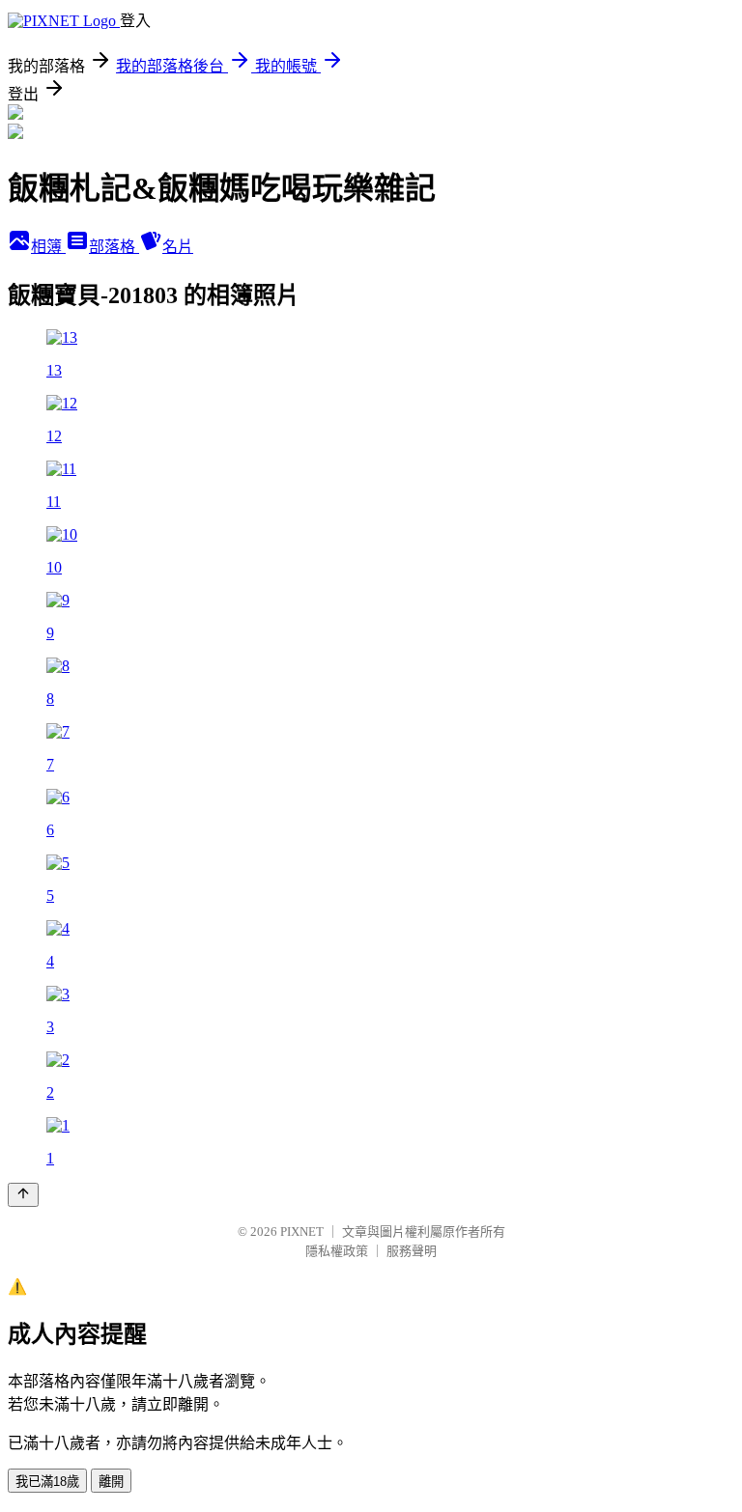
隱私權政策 (336, 1251)
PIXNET (302, 1231)
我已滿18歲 (47, 1481)
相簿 (48, 246)
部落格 (114, 246)
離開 (111, 1481)
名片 (177, 246)
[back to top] (23, 1195)
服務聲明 (411, 1251)
